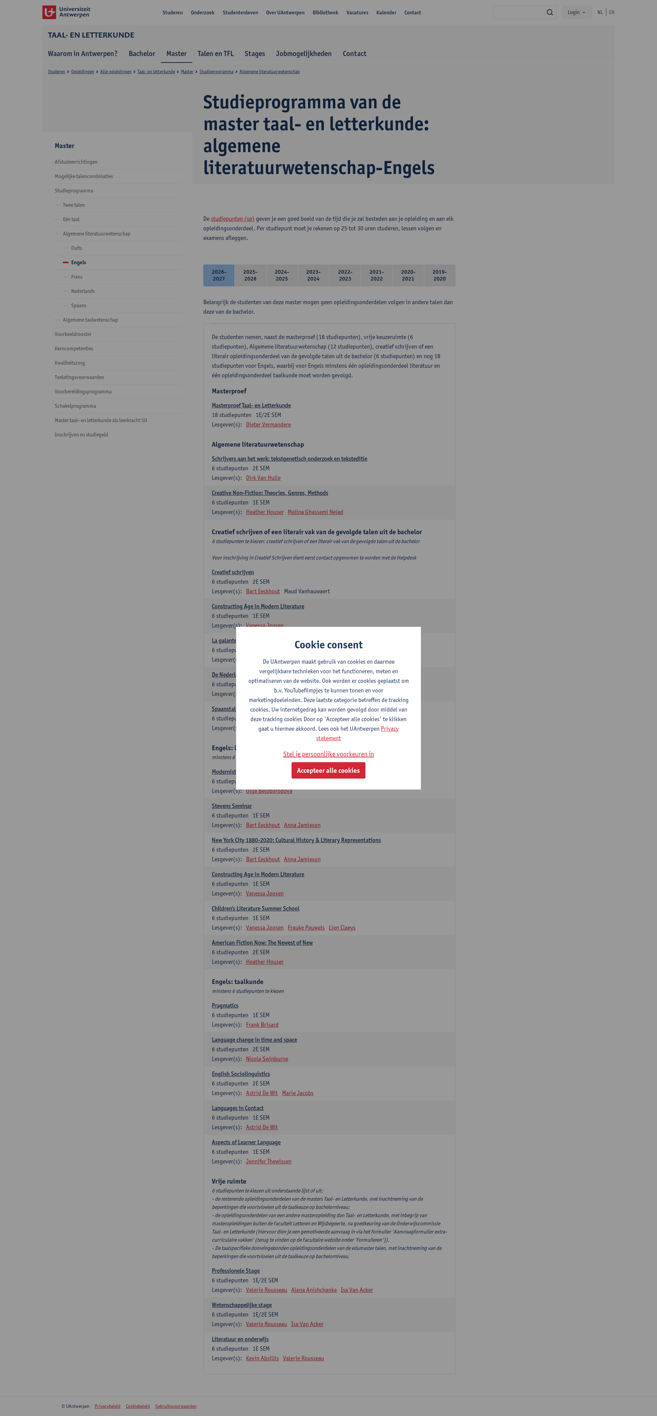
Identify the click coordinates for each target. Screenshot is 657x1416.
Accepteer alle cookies (328, 770)
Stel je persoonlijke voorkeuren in (328, 754)
